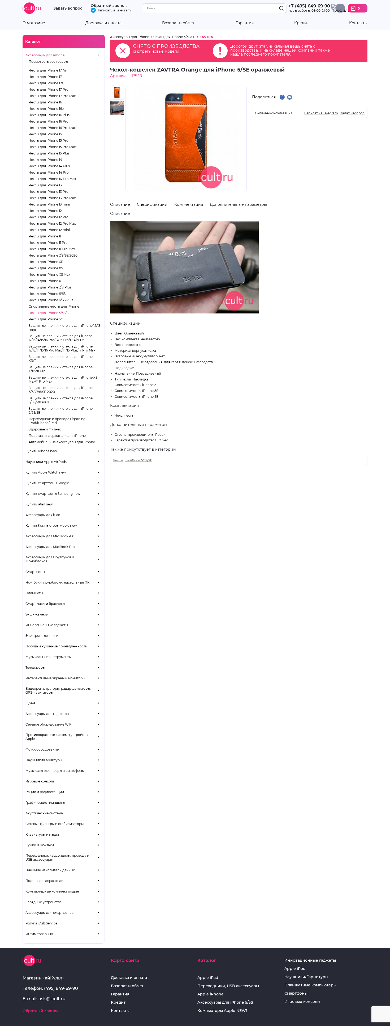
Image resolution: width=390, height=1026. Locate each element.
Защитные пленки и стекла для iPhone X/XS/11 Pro (61, 369)
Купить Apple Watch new (45, 472)
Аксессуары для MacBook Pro (50, 547)
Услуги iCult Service (41, 923)
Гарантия (245, 23)
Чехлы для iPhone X (45, 281)
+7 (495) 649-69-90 (309, 6)
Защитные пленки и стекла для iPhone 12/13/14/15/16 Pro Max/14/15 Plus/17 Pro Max (62, 348)
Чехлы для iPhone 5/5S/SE (50, 313)
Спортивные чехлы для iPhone (54, 306)
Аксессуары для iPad (42, 515)
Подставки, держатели (44, 881)
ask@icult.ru (52, 998)
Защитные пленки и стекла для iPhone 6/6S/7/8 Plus (61, 400)
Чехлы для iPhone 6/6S (47, 294)
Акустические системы (44, 813)
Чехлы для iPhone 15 (45, 134)
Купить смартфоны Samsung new (52, 494)
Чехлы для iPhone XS (46, 268)
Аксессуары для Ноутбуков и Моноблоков (49, 559)
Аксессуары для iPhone (44, 55)
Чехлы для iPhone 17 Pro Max (52, 96)
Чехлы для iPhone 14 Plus (49, 166)
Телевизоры (35, 667)
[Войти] (340, 8)
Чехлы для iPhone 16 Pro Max (52, 128)
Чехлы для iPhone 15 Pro (48, 141)
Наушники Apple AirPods (46, 462)
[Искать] (281, 8)
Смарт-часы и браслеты (45, 604)
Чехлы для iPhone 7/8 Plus (50, 287)
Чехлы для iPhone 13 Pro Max (52, 198)
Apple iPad (207, 978)
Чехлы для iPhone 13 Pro (48, 192)
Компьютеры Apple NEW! (222, 1011)
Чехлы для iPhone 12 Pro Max (52, 223)
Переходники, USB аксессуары (228, 986)
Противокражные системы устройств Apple (56, 737)
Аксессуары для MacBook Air (49, 536)
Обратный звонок (109, 5)
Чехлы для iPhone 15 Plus (49, 153)
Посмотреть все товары (48, 62)
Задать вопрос (67, 8)
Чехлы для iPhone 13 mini (49, 204)
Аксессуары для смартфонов (49, 913)
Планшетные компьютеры (310, 985)
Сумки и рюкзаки (39, 845)
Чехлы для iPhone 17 (45, 77)
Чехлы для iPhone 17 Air (48, 70)
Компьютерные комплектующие (52, 891)
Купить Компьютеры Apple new (51, 525)
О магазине (34, 23)
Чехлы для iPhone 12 (45, 211)
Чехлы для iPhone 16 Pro (48, 121)
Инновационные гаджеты (46, 625)
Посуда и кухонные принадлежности (56, 646)
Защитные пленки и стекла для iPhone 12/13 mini (64, 328)
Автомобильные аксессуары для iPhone (62, 442)
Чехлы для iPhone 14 (45, 160)
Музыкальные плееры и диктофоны (54, 771)
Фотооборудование (42, 749)
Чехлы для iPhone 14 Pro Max (52, 179)
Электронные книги (41, 636)
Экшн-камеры (36, 614)
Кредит (301, 23)
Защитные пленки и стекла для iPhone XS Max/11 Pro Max (63, 379)
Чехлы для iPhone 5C (46, 319)
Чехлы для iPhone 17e (46, 83)
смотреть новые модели (156, 51)
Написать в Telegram (113, 10)
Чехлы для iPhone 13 (45, 185)
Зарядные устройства (43, 902)
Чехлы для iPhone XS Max (49, 275)
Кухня (30, 703)
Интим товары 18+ (40, 934)
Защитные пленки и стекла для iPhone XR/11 (61, 359)
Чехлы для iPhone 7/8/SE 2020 (53, 255)
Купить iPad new (39, 504)
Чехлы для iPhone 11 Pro (48, 243)
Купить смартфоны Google (47, 483)
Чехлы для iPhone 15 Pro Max (52, 147)
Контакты (358, 23)
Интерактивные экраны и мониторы (55, 678)
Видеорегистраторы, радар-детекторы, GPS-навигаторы (58, 690)
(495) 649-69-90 (61, 988)
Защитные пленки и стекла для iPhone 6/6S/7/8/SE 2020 (61, 390)
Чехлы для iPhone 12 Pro (48, 217)
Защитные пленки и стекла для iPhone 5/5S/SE (61, 410)
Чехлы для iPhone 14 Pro (49, 172)
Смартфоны (35, 572)
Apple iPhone (210, 994)
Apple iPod (295, 969)
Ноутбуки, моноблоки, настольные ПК (57, 582)
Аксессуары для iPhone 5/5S (225, 1002)
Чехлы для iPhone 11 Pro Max (52, 249)
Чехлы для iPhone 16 (45, 102)
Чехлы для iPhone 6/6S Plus (51, 300)
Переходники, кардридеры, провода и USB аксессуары (57, 857)
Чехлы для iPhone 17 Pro (48, 89)
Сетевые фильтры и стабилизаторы (54, 824)
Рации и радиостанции (44, 792)
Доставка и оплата (103, 23)
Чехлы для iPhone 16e (46, 109)
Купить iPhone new (41, 451)
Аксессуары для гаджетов (47, 714)
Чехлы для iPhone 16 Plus (49, 115)
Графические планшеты (45, 803)
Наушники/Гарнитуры (43, 760)
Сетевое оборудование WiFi (48, 724)
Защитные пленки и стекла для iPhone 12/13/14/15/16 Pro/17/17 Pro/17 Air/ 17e (61, 338)
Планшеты (34, 593)
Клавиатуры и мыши (42, 834)
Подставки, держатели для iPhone (57, 436)
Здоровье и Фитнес (45, 429)
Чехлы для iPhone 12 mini (49, 230)
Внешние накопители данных (50, 870)
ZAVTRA (206, 37)
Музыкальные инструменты (48, 657)
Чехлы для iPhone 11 (45, 236)
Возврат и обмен (178, 23)
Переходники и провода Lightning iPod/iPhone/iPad (57, 421)
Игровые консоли (40, 781)
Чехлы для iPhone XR (46, 262)
